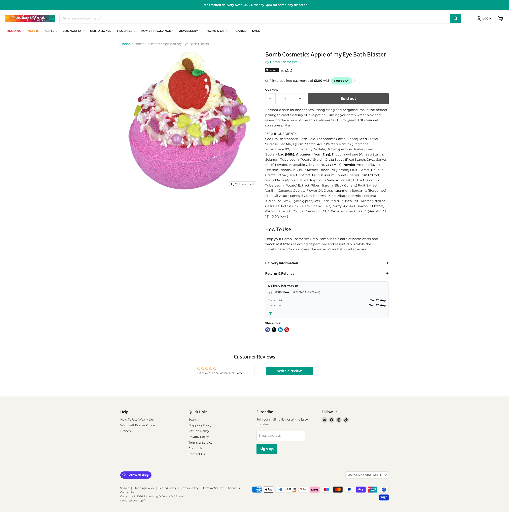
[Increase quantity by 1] (300, 98)
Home (125, 44)
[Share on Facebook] (267, 329)
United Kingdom (365, 475)
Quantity (271, 89)
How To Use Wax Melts (137, 419)
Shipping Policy (199, 425)
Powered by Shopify (133, 500)
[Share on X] (274, 329)
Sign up (267, 449)
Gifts (50, 31)
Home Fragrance (156, 31)
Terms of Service (200, 442)
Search (193, 419)
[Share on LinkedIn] (280, 329)
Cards (240, 31)
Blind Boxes (100, 31)
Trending (13, 31)
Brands (125, 431)
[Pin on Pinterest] (286, 329)
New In (33, 31)
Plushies (125, 31)
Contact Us (196, 454)
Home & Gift (217, 31)
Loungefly (73, 31)
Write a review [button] (289, 371)
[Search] (455, 18)
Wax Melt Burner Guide (137, 425)
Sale (256, 31)
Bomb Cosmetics (283, 62)
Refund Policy (198, 431)
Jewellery (189, 31)
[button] (485, 18)
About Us (195, 448)
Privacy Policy (198, 437)
